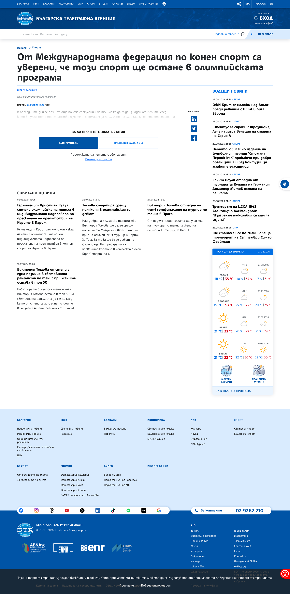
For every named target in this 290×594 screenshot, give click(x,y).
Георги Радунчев (27, 90)
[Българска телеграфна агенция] (25, 530)
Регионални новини (29, 433)
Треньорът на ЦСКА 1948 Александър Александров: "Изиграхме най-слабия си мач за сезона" (240, 213)
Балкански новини (115, 428)
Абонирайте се (68, 142)
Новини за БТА (200, 541)
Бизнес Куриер (156, 439)
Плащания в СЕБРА (245, 561)
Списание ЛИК (242, 546)
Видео (131, 3)
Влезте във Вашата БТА (128, 142)
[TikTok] (114, 510)
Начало (22, 47)
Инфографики (148, 3)
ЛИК (80, 3)
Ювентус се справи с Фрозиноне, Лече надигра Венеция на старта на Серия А (241, 131)
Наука (194, 433)
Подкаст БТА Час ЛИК (117, 485)
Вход (266, 18)
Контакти (240, 556)
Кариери (196, 561)
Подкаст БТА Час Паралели (120, 480)
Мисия (194, 546)
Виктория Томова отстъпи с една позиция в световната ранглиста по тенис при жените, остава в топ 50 (47, 276)
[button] (164, 4)
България (23, 3)
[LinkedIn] (99, 510)
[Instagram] (38, 510)
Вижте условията (98, 159)
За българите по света (31, 480)
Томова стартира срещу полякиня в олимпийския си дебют (106, 209)
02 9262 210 (250, 510)
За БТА (194, 530)
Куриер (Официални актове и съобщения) (35, 449)
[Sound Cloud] (145, 510)
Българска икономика (160, 433)
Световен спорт (244, 428)
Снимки (117, 3)
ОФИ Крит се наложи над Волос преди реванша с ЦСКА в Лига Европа (240, 109)
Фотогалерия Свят (73, 480)
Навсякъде (265, 34)
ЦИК (19, 455)
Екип (237, 551)
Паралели (66, 433)
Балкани (48, 3)
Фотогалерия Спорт (73, 490)
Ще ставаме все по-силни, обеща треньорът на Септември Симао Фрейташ (241, 237)
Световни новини (72, 428)
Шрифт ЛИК (241, 530)
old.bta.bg (240, 566)
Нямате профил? (263, 23)
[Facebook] (22, 510)
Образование (199, 439)
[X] (84, 510)
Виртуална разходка (203, 535)
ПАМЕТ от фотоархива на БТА (80, 495)
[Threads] (53, 510)
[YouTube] (68, 510)
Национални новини (29, 428)
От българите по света (32, 474)
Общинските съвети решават (30, 440)
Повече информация (156, 585)
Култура (196, 428)
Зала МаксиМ (242, 541)
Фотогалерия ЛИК (72, 485)
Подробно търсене (226, 34)
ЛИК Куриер (198, 444)
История (196, 551)
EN (271, 3)
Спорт (91, 3)
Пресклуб (260, 3)
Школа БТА (197, 566)
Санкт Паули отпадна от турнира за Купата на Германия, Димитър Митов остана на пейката (241, 186)
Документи (198, 556)
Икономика (67, 3)
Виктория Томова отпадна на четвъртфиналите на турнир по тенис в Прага (177, 209)
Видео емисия (112, 474)
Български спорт (244, 433)
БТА (247, 3)
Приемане (126, 585)
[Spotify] (130, 510)
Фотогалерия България (75, 474)
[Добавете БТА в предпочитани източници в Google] (160, 510)
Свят (36, 3)
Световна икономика (160, 428)
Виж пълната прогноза (233, 391)
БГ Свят (104, 3)
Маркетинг (241, 535)
